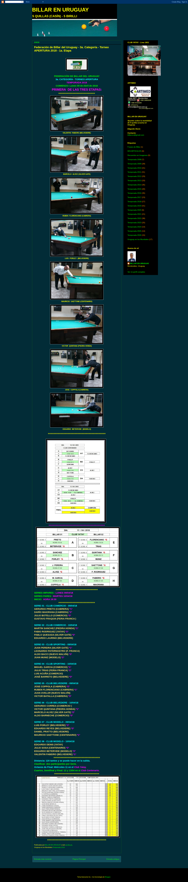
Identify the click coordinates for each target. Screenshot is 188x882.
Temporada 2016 (134, 193)
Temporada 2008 (134, 159)
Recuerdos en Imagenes (137, 155)
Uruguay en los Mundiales (138, 239)
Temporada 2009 (134, 164)
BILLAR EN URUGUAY (60, 10)
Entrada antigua (112, 859)
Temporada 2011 (134, 172)
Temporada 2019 (134, 206)
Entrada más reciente (43, 859)
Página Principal (79, 859)
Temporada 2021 (134, 214)
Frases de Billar (134, 147)
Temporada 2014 (134, 185)
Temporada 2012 (134, 176)
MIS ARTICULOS (134, 151)
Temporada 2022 (134, 218)
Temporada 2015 (134, 189)
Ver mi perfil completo (136, 272)
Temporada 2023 (134, 223)
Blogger (107, 877)
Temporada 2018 (59, 847)
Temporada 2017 (134, 197)
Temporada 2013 (134, 180)
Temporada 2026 (134, 235)
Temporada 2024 (134, 227)
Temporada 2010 (134, 168)
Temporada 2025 (134, 231)
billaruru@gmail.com (136, 135)
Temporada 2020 (134, 210)
